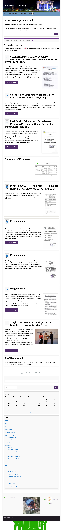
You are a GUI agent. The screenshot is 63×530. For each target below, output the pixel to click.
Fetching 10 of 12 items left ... (33, 372)
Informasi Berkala (11, 470)
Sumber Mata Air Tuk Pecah (14, 458)
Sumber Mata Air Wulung (14, 451)
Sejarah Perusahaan (11, 437)
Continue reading (11, 82)
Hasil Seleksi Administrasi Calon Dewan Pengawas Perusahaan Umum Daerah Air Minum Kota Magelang (29, 124)
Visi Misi (8, 442)
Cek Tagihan (8, 420)
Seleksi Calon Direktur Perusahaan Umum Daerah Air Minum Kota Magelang (32, 96)
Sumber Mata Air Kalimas (14, 454)
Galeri (30, 13)
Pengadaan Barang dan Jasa (14, 476)
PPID (34, 13)
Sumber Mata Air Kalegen (14, 449)
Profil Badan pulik (14, 358)
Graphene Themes (14, 519)
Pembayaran (8, 426)
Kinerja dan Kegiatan (13, 474)
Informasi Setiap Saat (12, 486)
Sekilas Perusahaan (13, 13)
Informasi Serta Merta (12, 482)
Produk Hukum (8, 429)
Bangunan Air (23, 13)
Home (4, 13)
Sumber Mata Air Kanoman (14, 456)
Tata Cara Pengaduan (10, 432)
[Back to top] (59, 526)
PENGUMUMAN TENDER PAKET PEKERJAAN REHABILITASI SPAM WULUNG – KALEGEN (34, 187)
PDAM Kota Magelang (15, 5)
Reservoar (9, 461)
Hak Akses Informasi (13, 483)
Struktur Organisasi (11, 439)
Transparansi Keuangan (17, 159)
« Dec (31, 412)
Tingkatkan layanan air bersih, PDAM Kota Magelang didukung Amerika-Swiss (32, 323)
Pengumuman (17, 221)
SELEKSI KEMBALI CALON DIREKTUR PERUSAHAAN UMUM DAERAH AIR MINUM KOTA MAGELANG (31, 59)
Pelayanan (7, 423)
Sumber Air (9, 447)
